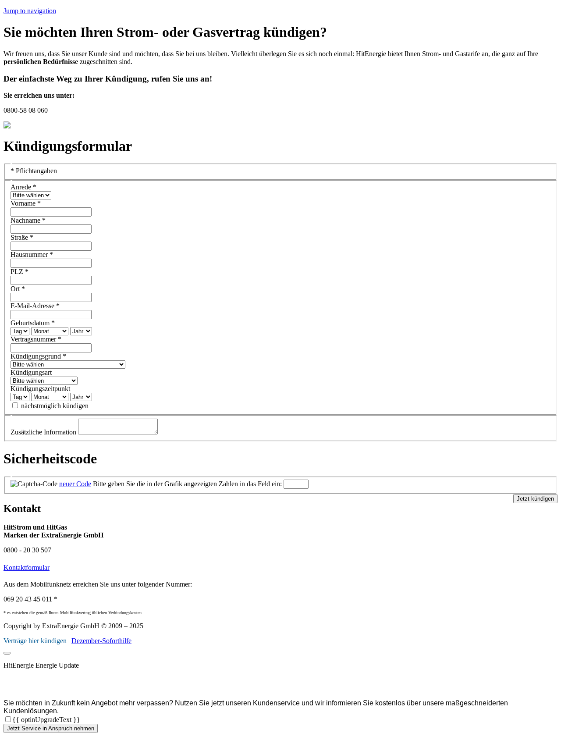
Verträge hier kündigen (35, 640)
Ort (18, 288)
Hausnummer (32, 254)
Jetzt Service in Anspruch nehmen (50, 728)
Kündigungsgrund (38, 356)
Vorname (26, 203)
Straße (22, 237)
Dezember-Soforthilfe (101, 640)
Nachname (28, 220)
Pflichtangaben (34, 170)
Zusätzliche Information (44, 432)
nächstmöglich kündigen (55, 405)
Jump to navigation (30, 10)
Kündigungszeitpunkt (40, 388)
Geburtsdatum (33, 323)
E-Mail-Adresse (35, 306)
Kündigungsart (31, 372)
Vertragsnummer (36, 339)
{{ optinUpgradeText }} (46, 719)
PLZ (19, 271)
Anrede (23, 187)
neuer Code (75, 483)
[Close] (7, 653)
